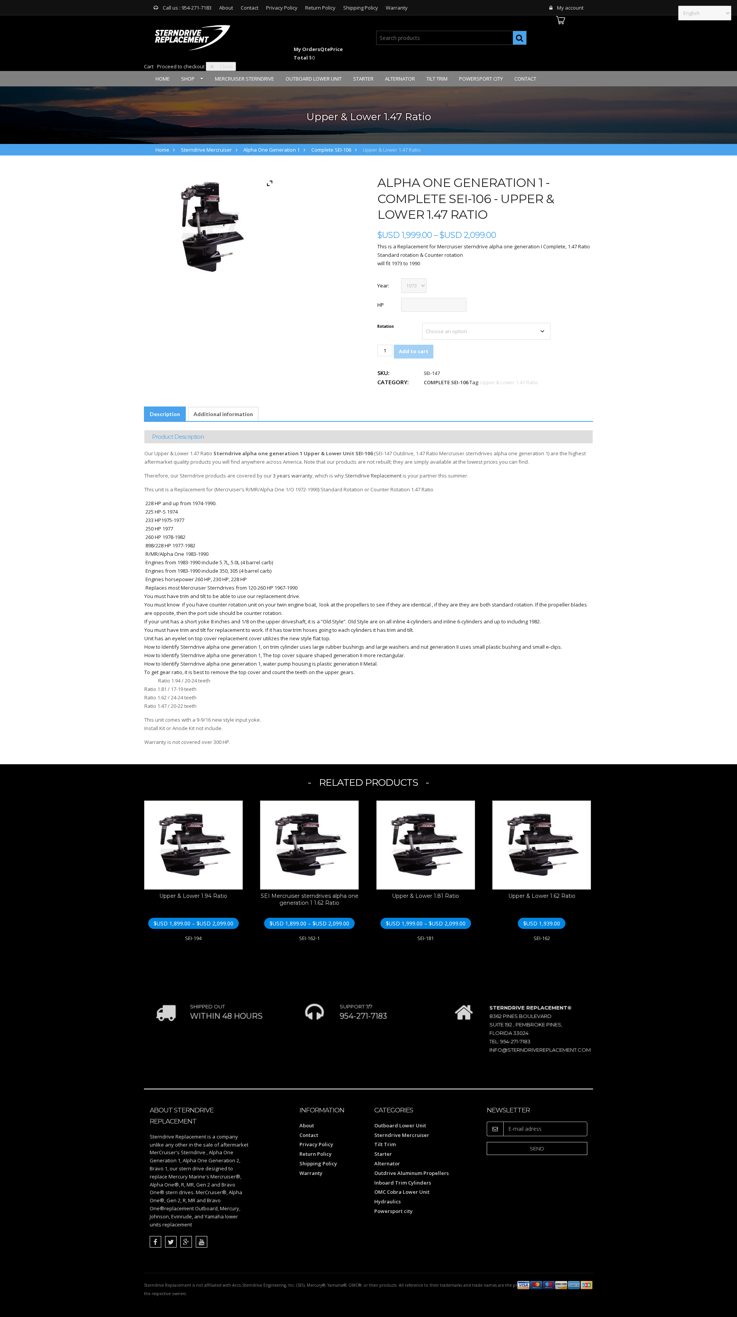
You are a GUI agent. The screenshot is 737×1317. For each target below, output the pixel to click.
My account (570, 7)
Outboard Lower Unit (314, 78)
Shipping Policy (360, 7)
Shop (188, 78)
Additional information (223, 414)
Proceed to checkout (181, 66)
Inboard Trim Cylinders (402, 1182)
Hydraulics (387, 1201)
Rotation (385, 326)
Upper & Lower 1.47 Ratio (509, 382)
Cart (149, 66)
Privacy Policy (281, 7)
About (226, 7)
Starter (363, 78)
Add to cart (413, 351)
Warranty (397, 7)
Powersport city (481, 78)
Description (165, 414)
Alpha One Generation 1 (271, 149)
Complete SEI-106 (331, 149)
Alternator (400, 78)
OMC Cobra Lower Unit (402, 1191)
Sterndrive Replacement (373, 475)
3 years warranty (292, 475)
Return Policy (320, 7)
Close (226, 66)
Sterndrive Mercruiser (206, 149)
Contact (249, 7)
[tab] (165, 414)
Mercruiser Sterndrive (244, 78)
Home (162, 78)
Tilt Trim (437, 78)
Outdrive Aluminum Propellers (411, 1173)
